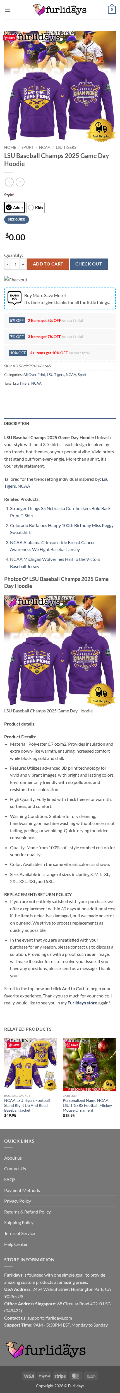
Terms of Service (19, 1233)
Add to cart (48, 263)
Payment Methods (22, 1190)
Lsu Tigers (21, 383)
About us (13, 1157)
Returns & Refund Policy (27, 1211)
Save (11, 37)
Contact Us (15, 1168)
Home (10, 147)
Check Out (88, 263)
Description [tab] (16, 423)
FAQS (9, 1179)
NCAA (45, 147)
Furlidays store (82, 1002)
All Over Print (34, 374)
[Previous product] (20, 182)
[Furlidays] (60, 10)
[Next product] (9, 182)
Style (9, 194)
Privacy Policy (17, 1200)
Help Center (16, 1244)
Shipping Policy (18, 1222)
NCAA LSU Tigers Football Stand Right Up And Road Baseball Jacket (27, 1105)
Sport (27, 147)
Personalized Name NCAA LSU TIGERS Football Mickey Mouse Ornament (87, 1105)
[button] (7, 9)
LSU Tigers (66, 147)
